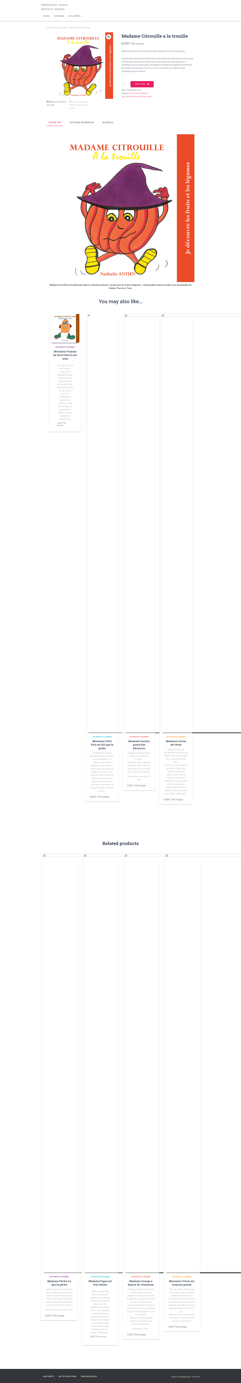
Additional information (82, 122)
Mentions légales (89, 1376)
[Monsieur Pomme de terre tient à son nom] (65, 328)
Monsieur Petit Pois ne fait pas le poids (102, 744)
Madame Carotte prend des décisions (139, 744)
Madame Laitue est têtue (176, 742)
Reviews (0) (107, 122)
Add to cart (140, 84)
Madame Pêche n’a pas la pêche (59, 1282)
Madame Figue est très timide (100, 1282)
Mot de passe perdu (68, 1376)
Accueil (46, 16)
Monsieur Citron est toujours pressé (181, 1282)
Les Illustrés (74, 16)
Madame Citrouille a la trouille (138, 96)
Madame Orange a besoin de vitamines (141, 1282)
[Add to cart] (71, 424)
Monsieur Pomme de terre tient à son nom (65, 355)
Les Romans (59, 16)
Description (55, 122)
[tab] (57, 122)
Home (49, 28)
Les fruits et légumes (59, 28)
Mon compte (48, 1376)
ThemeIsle (195, 1377)
